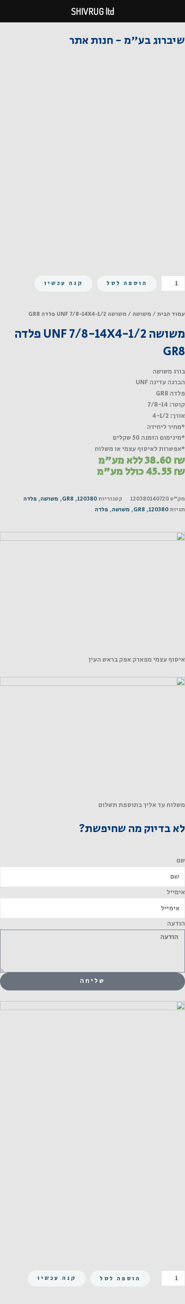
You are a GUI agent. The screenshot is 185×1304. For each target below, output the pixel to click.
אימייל (176, 892)
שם (180, 860)
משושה (141, 314)
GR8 (68, 499)
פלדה (30, 499)
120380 (87, 499)
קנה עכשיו (63, 283)
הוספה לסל (126, 283)
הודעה (176, 923)
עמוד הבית (171, 314)
